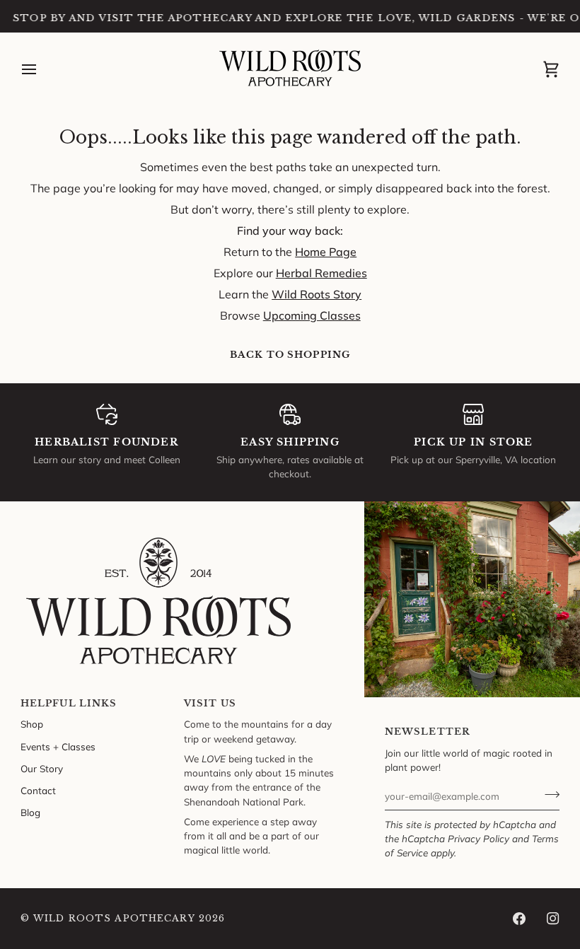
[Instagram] (553, 918)
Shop (32, 724)
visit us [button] (210, 703)
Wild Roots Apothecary (114, 918)
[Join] (547, 794)
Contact (38, 790)
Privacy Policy (478, 838)
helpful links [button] (69, 703)
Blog (30, 812)
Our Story (42, 768)
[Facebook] (519, 918)
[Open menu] (42, 69)
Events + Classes (58, 746)
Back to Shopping (290, 354)
